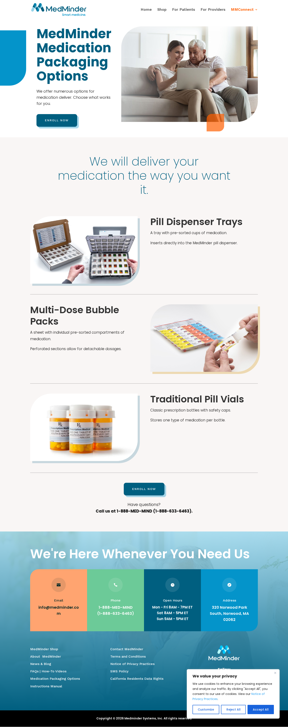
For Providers (213, 10)
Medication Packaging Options (55, 679)
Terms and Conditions (128, 656)
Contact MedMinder (126, 649)
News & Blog (40, 664)
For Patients (183, 10)
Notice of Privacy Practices (132, 664)
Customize (206, 709)
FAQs (34, 671)
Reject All (233, 709)
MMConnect (242, 10)
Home (146, 10)
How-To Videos (54, 671)
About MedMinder (45, 656)
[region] (233, 694)
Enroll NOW (144, 489)
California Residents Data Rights (136, 679)
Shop (162, 10)
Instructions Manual (46, 686)
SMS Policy (119, 671)
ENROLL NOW (57, 120)
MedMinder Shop (44, 649)
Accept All (261, 709)
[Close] (275, 672)
